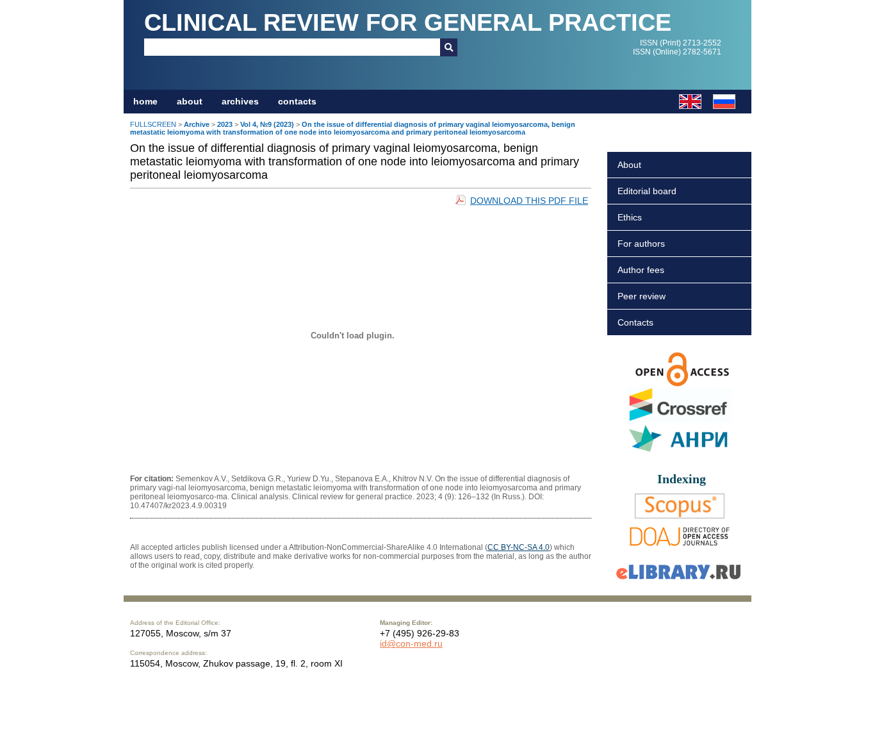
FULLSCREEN (153, 124)
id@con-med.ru (411, 643)
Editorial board (646, 191)
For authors (641, 243)
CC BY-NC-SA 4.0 (518, 547)
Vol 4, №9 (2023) (267, 124)
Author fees (640, 270)
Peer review (641, 296)
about (189, 101)
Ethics (629, 217)
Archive (196, 124)
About (629, 165)
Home (145, 101)
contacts (297, 101)
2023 (225, 124)
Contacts (635, 322)
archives (240, 101)
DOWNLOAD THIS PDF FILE (529, 200)
